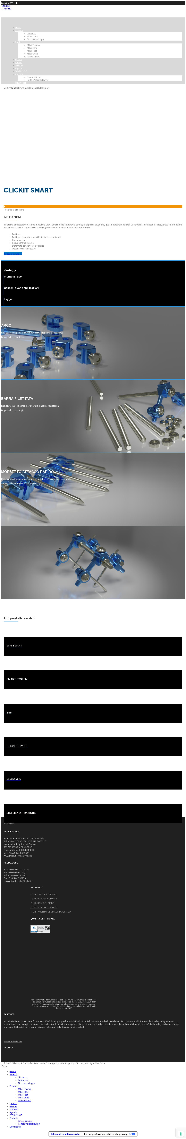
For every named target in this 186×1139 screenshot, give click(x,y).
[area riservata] (16, 3)
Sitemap (80, 1063)
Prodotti (13, 87)
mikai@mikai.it (25, 855)
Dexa (102, 1063)
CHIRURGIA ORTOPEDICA (44, 907)
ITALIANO (6, 8)
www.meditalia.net (13, 1041)
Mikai (6, 87)
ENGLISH (5, 6)
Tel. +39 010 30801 (13, 841)
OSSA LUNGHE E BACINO (43, 894)
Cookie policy (67, 1063)
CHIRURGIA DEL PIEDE (42, 902)
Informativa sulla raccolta (65, 1134)
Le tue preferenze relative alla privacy (105, 1134)
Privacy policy (52, 1063)
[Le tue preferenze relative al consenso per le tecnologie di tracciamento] (181, 1134)
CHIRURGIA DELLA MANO (44, 898)
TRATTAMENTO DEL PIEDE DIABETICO (51, 911)
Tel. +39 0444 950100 (15, 875)
